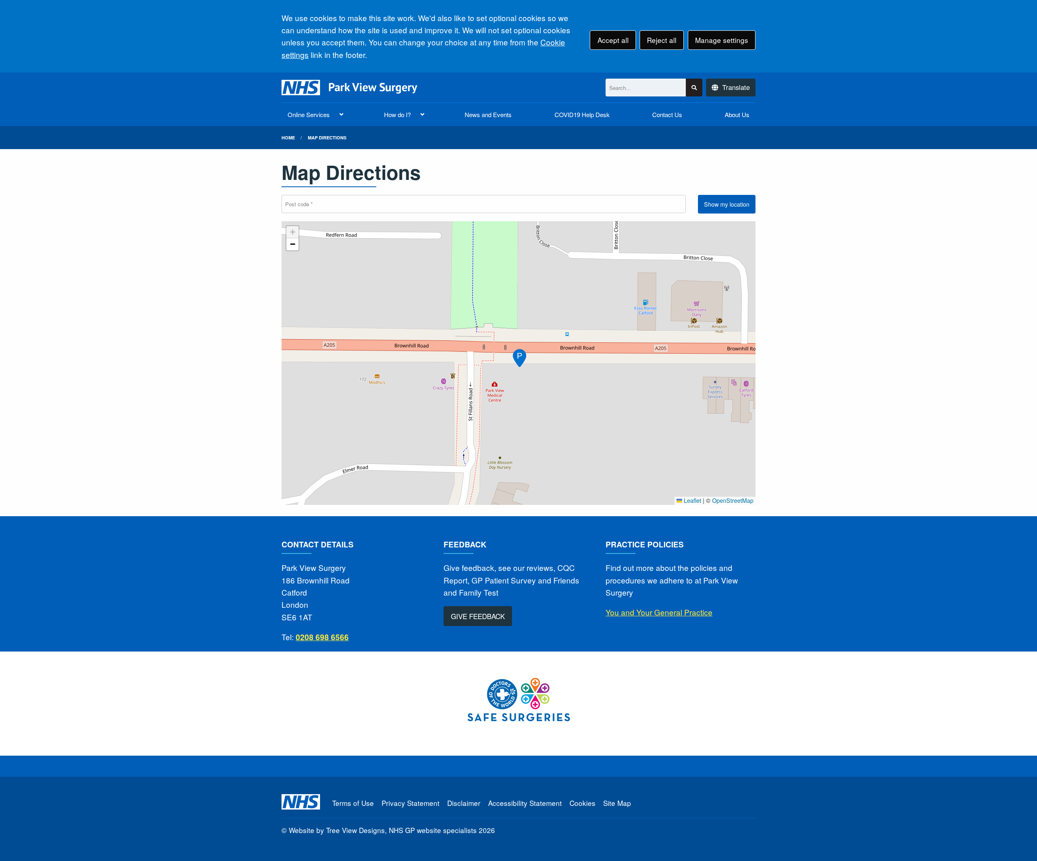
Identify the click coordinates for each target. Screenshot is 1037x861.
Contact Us (667, 114)
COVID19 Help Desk (582, 114)
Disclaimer (463, 803)
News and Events (488, 114)
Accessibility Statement (525, 803)
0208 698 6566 (322, 637)
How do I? (397, 114)
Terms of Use (353, 803)
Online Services (309, 114)
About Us (737, 114)
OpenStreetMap (732, 500)
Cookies (582, 803)
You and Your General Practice (659, 612)
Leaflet (691, 500)
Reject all (661, 40)
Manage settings (721, 40)
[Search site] (694, 88)
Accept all (613, 40)
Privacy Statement (411, 803)
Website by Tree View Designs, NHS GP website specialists (383, 830)
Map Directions (327, 138)
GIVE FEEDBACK (478, 616)
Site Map (617, 803)
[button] (518, 356)
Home (288, 138)
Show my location (726, 204)
